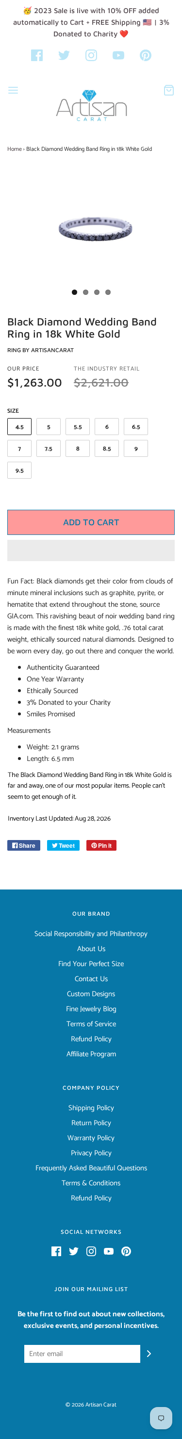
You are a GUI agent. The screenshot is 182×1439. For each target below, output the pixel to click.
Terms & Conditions (91, 1183)
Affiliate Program (91, 1054)
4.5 (20, 427)
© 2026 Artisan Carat (91, 1404)
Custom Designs (91, 994)
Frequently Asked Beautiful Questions (91, 1168)
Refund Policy (91, 1039)
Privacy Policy (91, 1153)
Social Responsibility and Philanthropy (91, 934)
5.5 (78, 427)
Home (14, 149)
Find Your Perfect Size (91, 964)
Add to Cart (91, 522)
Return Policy (91, 1123)
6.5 (136, 427)
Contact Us (91, 979)
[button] (91, 550)
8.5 (107, 449)
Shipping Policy (91, 1108)
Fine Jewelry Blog (91, 1009)
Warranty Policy (91, 1138)
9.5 (20, 471)
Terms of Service (91, 1024)
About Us (91, 949)
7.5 (48, 449)
